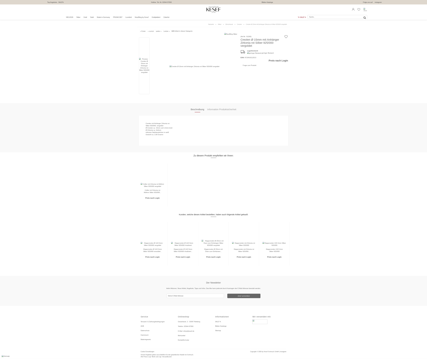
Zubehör (166, 17)
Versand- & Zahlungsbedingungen (153, 321)
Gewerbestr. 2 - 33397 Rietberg (189, 321)
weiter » (158, 31)
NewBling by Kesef (142, 17)
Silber (78, 17)
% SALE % (302, 17)
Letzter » (167, 31)
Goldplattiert (156, 17)
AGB (142, 326)
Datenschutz (145, 330)
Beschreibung (197, 109)
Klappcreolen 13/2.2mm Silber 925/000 (274, 250)
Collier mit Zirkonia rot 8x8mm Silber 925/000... (152, 191)
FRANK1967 (117, 17)
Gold (85, 17)
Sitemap (218, 330)
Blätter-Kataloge (267, 2)
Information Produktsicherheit (221, 109)
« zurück (151, 31)
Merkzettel (181, 335)
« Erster (143, 31)
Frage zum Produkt (249, 65)
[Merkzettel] (359, 9)
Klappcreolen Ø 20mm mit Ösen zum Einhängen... (213, 250)
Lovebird (128, 17)
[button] (353, 9)
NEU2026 (69, 17)
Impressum (145, 335)
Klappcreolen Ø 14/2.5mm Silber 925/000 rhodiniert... (183, 250)
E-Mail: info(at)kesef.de (186, 331)
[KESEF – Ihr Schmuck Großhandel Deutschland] (213, 9)
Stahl (92, 17)
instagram (378, 2)
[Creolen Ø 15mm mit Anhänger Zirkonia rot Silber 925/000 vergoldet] (194, 66)
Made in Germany (103, 17)
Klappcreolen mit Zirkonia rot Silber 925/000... (244, 250)
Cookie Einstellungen (147, 351)
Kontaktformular (183, 340)
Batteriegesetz (146, 339)
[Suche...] (364, 17)
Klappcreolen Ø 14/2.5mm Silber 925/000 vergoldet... (152, 250)
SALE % (218, 321)
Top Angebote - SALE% (55, 2)
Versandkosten (167, 357)
